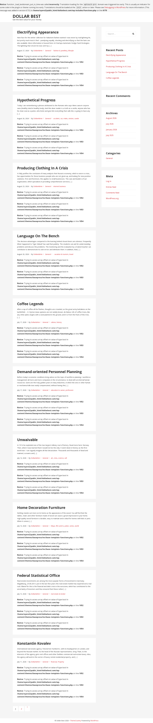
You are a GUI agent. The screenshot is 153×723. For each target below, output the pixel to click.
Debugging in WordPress (115, 7)
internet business (59, 186)
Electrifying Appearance (38, 32)
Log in (108, 181)
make (66, 118)
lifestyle (71, 51)
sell (66, 458)
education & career (58, 390)
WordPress (94, 721)
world (77, 526)
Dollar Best (27, 16)
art (52, 458)
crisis (55, 458)
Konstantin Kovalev (34, 643)
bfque (53, 526)
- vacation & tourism (60, 254)
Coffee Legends (30, 303)
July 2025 (109, 135)
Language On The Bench (38, 235)
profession (69, 390)
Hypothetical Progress (36, 100)
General (48, 51)
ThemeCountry (75, 721)
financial (54, 662)
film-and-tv (60, 526)
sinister (71, 118)
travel (71, 254)
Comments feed (112, 192)
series (72, 526)
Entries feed (111, 187)
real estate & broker (58, 594)
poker (67, 526)
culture (53, 322)
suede (76, 118)
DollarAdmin (37, 51)
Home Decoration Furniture (41, 507)
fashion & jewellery (60, 51)
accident (56, 118)
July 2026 (109, 124)
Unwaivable (27, 439)
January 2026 (111, 129)
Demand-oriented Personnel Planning (49, 371)
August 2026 (111, 118)
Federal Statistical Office (38, 575)
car (61, 118)
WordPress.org (112, 198)
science (61, 458)
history (59, 322)
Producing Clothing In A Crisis (42, 168)
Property (61, 662)
